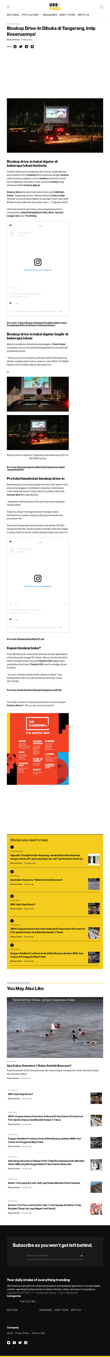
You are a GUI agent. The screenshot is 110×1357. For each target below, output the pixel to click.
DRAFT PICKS (61, 1309)
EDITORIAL (12, 1309)
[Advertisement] (55, 77)
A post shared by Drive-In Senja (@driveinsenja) (35, 311)
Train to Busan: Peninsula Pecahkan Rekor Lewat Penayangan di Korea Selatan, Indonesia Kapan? (37, 323)
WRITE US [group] (83, 14)
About (10, 1333)
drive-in (36, 185)
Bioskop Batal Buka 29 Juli (31, 639)
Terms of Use (38, 1333)
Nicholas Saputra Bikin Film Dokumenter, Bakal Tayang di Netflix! (36, 468)
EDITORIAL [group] (13, 14)
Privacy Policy (22, 1333)
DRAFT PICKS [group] (67, 14)
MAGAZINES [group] (50, 14)
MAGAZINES (46, 1309)
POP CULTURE (30, 14)
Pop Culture (13, 24)
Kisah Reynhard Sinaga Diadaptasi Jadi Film (39, 690)
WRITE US (76, 1309)
